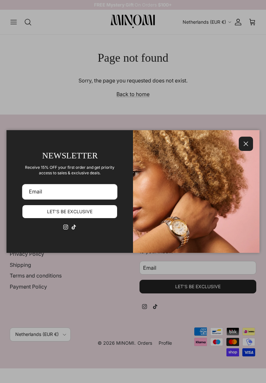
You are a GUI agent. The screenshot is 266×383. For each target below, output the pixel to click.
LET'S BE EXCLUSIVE (69, 211)
